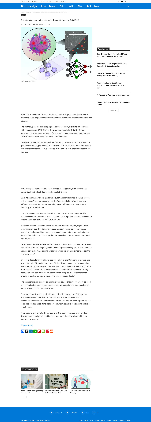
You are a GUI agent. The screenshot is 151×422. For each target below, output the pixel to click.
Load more (113, 110)
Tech (61, 6)
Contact (115, 420)
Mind (80, 6)
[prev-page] (22, 397)
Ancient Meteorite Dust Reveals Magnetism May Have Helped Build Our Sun (112, 85)
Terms (91, 420)
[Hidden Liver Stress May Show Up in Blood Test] (32, 381)
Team (28, 1)
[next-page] (25, 397)
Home (43, 6)
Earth (89, 6)
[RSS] (125, 1)
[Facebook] (118, 1)
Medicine (28, 12)
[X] (128, 1)
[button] (127, 6)
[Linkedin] (122, 1)
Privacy (97, 420)
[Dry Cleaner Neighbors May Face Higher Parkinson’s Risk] (56, 381)
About (22, 1)
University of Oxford (30, 24)
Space (96, 6)
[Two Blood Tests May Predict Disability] (81, 381)
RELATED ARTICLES (29, 369)
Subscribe (41, 1)
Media (49, 1)
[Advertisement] (56, 98)
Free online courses (58, 1)
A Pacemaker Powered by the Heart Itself (113, 95)
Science (52, 6)
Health (70, 6)
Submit (34, 1)
